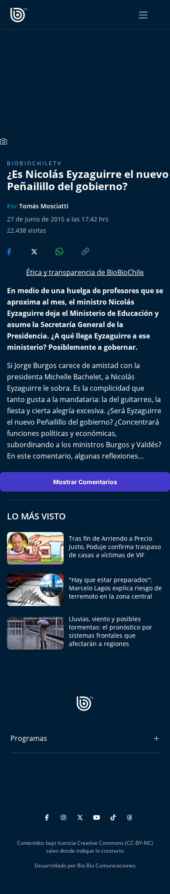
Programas (28, 738)
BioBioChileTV (34, 163)
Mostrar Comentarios (85, 482)
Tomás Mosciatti (43, 206)
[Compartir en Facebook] (10, 250)
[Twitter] (81, 816)
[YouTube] (98, 816)
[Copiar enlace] (77, 250)
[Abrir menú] (143, 15)
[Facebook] (48, 816)
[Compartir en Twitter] (26, 250)
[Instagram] (65, 816)
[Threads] (129, 816)
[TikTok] (114, 816)
